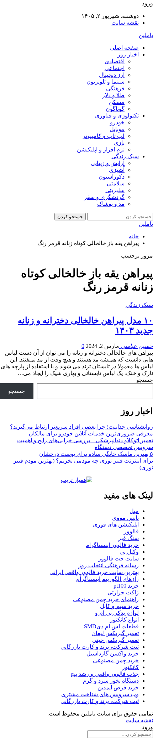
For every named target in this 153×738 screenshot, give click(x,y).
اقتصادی (115, 61)
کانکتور (130, 667)
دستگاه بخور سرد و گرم (111, 681)
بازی (119, 143)
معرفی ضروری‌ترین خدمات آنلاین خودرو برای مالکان (91, 433)
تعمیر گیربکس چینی (115, 640)
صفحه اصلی (124, 48)
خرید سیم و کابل (119, 606)
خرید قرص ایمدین (118, 687)
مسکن (117, 102)
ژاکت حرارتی (123, 592)
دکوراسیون (112, 177)
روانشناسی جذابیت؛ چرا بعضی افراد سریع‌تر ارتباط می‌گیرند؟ (81, 427)
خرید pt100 (126, 586)
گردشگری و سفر (104, 197)
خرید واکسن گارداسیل (112, 653)
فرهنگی (115, 88)
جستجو (144, 380)
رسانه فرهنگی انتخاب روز (108, 565)
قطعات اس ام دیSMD (111, 626)
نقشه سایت (125, 23)
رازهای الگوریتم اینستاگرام (107, 579)
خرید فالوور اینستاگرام (112, 545)
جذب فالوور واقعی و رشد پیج (104, 674)
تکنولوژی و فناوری (117, 116)
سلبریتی (115, 190)
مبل (134, 511)
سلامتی (116, 183)
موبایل (117, 129)
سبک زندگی (125, 156)
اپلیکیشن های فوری (116, 525)
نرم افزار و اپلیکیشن (101, 149)
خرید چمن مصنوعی (116, 660)
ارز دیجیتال (112, 75)
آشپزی (117, 170)
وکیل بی (129, 552)
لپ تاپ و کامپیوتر (104, 136)
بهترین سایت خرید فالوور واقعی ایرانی (94, 572)
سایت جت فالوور (118, 558)
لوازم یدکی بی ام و (117, 613)
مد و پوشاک (111, 204)
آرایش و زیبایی (108, 163)
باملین (146, 35)
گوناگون (115, 109)
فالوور (131, 531)
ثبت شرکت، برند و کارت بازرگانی (99, 647)
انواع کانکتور (124, 620)
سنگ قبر (128, 538)
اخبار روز (128, 54)
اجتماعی (115, 68)
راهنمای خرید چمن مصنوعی (106, 599)
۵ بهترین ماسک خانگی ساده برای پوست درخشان (96, 454)
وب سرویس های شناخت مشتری (100, 694)
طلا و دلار (113, 95)
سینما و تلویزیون (105, 82)
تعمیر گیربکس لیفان (115, 633)
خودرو (117, 122)
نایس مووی (125, 518)
